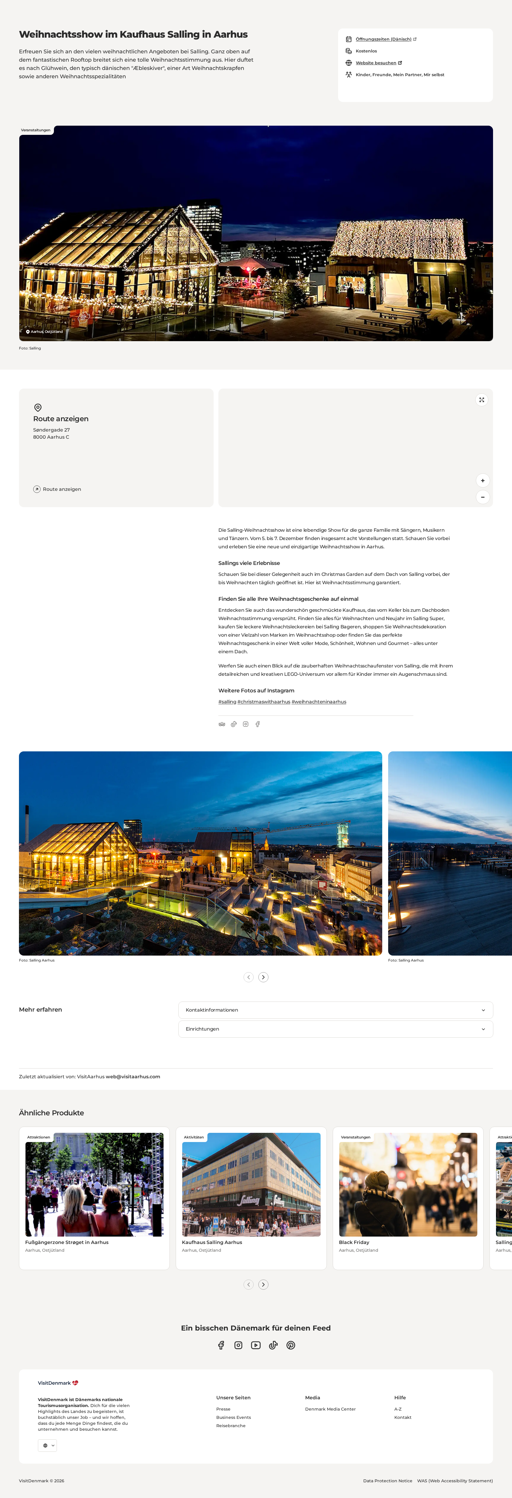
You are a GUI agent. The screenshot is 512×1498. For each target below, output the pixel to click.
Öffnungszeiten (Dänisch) (384, 39)
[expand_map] (481, 399)
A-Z (397, 1409)
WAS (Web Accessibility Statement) (455, 1480)
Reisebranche (231, 1425)
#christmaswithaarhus (263, 702)
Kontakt (403, 1417)
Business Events (233, 1417)
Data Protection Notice (387, 1480)
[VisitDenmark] (58, 1383)
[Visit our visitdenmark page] (256, 1345)
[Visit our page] (238, 1345)
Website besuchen (376, 63)
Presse (223, 1409)
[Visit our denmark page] (221, 1345)
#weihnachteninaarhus (319, 702)
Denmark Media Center (330, 1409)
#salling (227, 702)
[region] (355, 448)
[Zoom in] (483, 480)
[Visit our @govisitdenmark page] (273, 1345)
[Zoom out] (483, 497)
